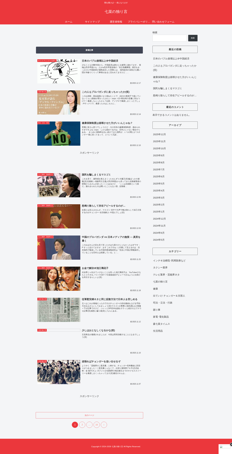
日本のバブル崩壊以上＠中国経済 (171, 58)
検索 (155, 32)
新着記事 (89, 50)
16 (96, 425)
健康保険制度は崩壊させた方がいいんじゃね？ (175, 79)
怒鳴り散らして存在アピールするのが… (175, 95)
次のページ (89, 415)
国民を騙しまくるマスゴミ (167, 88)
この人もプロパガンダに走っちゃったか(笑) (175, 67)
